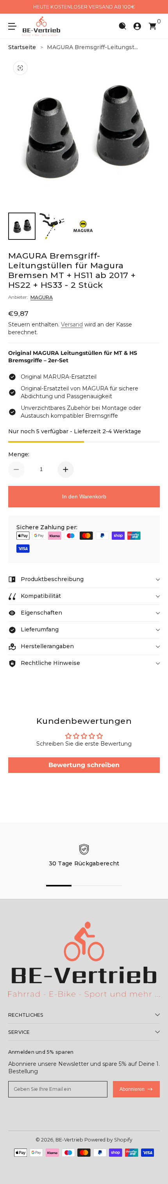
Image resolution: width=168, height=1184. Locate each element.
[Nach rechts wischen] (154, 7)
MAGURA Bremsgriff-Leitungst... (92, 47)
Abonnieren (132, 1089)
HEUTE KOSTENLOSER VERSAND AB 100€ (84, 7)
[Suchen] (122, 26)
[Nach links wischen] (13, 7)
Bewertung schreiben (84, 765)
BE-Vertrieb (69, 1140)
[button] (122, 26)
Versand (72, 324)
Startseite (22, 47)
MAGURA (41, 297)
